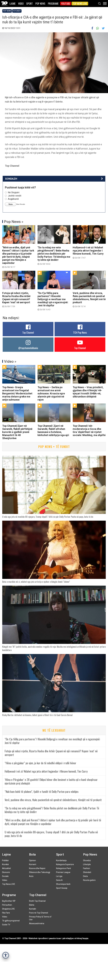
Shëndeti (87, 872)
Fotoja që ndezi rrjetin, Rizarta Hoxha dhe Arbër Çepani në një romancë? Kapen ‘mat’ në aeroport (16, 300)
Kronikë (5, 864)
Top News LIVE (80, 3)
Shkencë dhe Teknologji (39, 872)
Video (21, 3)
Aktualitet (6, 868)
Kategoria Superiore (65, 864)
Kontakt (32, 909)
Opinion (32, 860)
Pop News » (13, 222)
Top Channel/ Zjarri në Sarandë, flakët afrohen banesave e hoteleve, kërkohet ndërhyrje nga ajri (53, 430)
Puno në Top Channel (38, 913)
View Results (20, 204)
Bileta (31, 905)
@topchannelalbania (28, 348)
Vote (10, 204)
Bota (32, 854)
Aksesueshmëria (36, 923)
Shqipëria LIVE (8, 909)
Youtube (65, 3)
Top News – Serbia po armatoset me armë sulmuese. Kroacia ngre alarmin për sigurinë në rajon (51, 393)
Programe (53, 3)
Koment (32, 864)
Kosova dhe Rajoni (37, 868)
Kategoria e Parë (63, 868)
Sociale (5, 876)
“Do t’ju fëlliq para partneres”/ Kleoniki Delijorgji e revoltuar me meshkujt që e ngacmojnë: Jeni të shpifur (53, 301)
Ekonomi (6, 872)
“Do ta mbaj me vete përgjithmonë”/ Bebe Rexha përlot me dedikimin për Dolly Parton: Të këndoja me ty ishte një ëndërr (54, 255)
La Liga (59, 876)
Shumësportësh (63, 884)
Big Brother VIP (8, 901)
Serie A (59, 880)
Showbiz (87, 860)
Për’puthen (7, 905)
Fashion (86, 868)
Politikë (5, 860)
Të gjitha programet (11, 921)
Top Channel (28, 332)
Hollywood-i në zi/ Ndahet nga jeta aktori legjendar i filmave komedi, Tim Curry (88, 252)
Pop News (40, 3)
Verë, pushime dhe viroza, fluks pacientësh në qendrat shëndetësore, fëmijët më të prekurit (89, 300)
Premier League (63, 872)
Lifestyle (87, 864)
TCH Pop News (80, 332)
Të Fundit (17, 11)
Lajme (12, 3)
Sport (29, 3)
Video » (10, 361)
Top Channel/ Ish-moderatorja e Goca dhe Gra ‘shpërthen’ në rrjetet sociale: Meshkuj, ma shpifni (89, 430)
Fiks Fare (6, 913)
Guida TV (6, 924)
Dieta (85, 876)
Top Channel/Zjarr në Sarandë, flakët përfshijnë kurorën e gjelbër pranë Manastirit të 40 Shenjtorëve (17, 432)
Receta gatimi (89, 880)
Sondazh (11, 178)
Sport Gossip (61, 888)
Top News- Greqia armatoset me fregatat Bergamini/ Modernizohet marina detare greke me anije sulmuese (17, 393)
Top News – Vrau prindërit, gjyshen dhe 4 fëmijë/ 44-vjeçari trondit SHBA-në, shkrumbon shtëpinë (88, 392)
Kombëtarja (61, 860)
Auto (31, 876)
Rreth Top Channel (37, 901)
